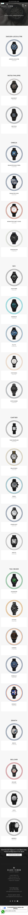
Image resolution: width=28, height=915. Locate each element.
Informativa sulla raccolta (9, 911)
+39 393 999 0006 (14, 889)
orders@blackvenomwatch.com (14, 896)
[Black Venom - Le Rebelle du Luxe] (7, 5)
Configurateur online (14, 854)
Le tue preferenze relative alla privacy (15, 908)
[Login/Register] (26, 5)
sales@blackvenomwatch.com (14, 891)
